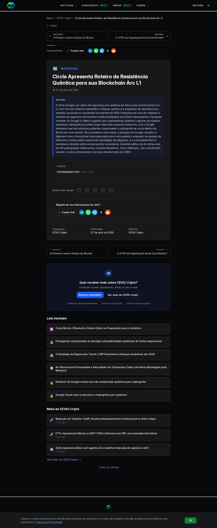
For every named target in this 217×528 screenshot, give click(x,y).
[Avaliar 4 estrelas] (103, 190)
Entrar (198, 5)
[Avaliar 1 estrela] (79, 190)
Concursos (94, 5)
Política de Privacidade (49, 522)
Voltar (53, 25)
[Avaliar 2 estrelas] (87, 190)
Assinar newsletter (90, 294)
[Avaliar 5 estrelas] (111, 190)
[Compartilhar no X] (107, 50)
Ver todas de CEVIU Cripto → (64, 459)
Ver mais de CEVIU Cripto (123, 294)
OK (190, 520)
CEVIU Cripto (64, 18)
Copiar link (77, 50)
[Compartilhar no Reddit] (113, 50)
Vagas (122, 5)
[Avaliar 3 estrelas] (95, 190)
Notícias (67, 5)
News (50, 18)
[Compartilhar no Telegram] (101, 50)
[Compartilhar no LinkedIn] (90, 50)
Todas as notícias (108, 467)
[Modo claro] (208, 5)
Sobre (141, 5)
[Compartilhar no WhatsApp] (96, 50)
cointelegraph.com (68, 171)
